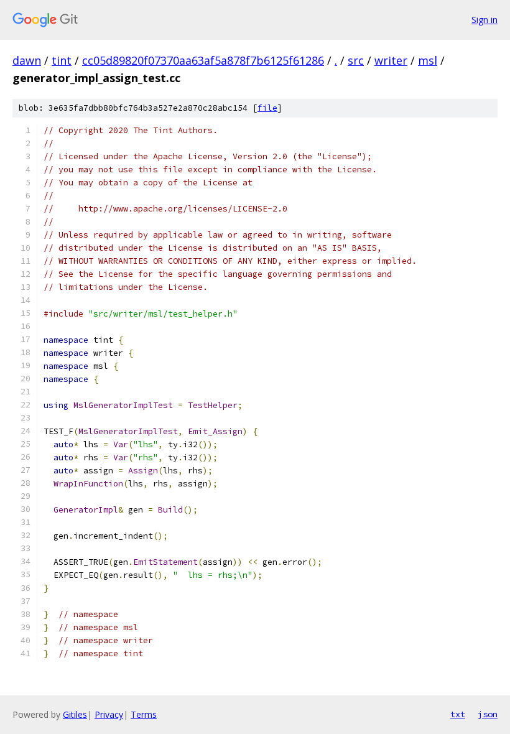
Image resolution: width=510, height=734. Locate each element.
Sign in (484, 20)
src (356, 60)
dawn (26, 60)
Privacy (109, 714)
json (488, 714)
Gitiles (75, 714)
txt (457, 714)
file (267, 108)
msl (427, 60)
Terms (144, 714)
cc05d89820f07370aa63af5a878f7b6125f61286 (203, 60)
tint (62, 60)
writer (390, 60)
